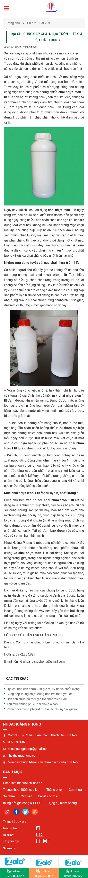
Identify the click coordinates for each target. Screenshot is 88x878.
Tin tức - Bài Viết (38, 23)
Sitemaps (9, 848)
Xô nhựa (9, 796)
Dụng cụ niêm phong (62, 803)
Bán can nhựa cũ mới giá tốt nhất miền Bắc (37, 699)
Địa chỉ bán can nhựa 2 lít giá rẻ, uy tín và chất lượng (43, 689)
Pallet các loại (48, 796)
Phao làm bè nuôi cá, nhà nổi (23, 783)
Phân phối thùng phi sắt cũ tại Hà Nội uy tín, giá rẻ (42, 709)
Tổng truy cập (11, 841)
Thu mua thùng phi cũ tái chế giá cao (32, 704)
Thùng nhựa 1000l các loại (21, 790)
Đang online (10, 828)
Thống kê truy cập (14, 821)
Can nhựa (75, 790)
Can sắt (26, 796)
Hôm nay (8, 834)
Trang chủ (13, 23)
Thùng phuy (54, 790)
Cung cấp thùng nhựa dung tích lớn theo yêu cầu (40, 694)
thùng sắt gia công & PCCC (22, 803)
